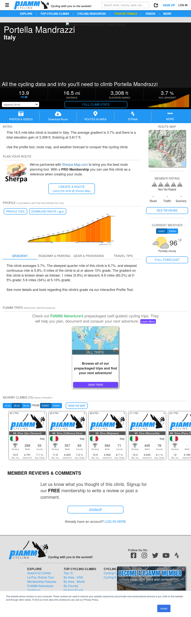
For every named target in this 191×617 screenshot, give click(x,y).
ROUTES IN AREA (95, 119)
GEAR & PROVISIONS (88, 256)
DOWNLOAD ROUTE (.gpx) (47, 211)
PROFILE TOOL (15, 211)
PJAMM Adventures (40, 586)
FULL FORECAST (167, 260)
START (45, 405)
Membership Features (41, 582)
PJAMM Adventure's (66, 315)
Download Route (58, 119)
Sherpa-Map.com (75, 164)
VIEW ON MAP (76, 405)
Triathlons (33, 590)
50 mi (26, 405)
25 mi (17, 405)
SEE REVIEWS (167, 210)
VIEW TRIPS (95, 385)
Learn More (148, 321)
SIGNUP (95, 509)
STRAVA (133, 119)
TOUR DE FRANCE (125, 13)
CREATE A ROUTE (71, 189)
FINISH (56, 405)
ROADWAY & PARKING (54, 256)
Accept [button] (163, 608)
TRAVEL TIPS (123, 256)
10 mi (7, 405)
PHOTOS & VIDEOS (21, 119)
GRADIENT (20, 256)
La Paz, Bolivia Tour (40, 577)
